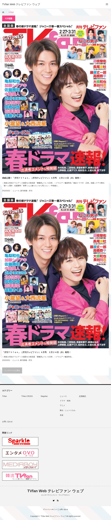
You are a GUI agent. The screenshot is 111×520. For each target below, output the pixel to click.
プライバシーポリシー (50, 509)
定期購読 (82, 396)
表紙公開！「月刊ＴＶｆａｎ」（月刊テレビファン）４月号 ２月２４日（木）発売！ (41, 178)
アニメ (62, 405)
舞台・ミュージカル (67, 410)
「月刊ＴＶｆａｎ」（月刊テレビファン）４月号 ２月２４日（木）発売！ (36, 352)
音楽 (61, 415)
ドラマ (62, 401)
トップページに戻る (12, 370)
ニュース (16, 191)
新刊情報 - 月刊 (26, 191)
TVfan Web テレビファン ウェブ (55, 491)
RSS (57, 500)
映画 (68, 401)
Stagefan (44, 396)
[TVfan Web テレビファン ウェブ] (21, 4)
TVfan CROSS (27, 396)
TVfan (4, 396)
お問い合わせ (7, 422)
